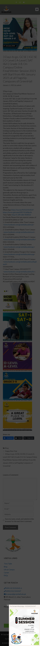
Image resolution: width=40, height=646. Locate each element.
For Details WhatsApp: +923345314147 (23, 606)
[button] (8, 605)
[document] (20, 323)
